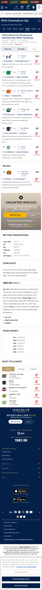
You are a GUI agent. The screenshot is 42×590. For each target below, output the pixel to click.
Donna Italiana (27, 91)
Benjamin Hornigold (17, 387)
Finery (23, 56)
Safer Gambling (24, 547)
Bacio (11, 381)
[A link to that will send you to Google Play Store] (21, 500)
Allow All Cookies (21, 585)
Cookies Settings (21, 572)
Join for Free (15, 215)
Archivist (12, 401)
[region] (21, 573)
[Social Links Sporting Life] (18, 517)
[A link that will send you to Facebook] (16, 512)
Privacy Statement (9, 529)
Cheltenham (6, 452)
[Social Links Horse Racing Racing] (21, 517)
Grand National (7, 459)
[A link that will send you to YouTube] (31, 512)
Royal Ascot (6, 455)
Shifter (23, 72)
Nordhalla (25, 128)
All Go (23, 147)
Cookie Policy (8, 536)
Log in (33, 215)
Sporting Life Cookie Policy (26, 567)
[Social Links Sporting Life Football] (24, 517)
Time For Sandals (16, 374)
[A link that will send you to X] (23, 512)
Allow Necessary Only (21, 579)
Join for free (15, 422)
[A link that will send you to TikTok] (27, 512)
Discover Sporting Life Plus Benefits (19, 220)
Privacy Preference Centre (11, 532)
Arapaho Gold (14, 394)
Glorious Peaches (24, 173)
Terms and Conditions (10, 522)
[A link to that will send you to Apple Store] (21, 492)
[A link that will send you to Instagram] (19, 512)
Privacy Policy (8, 526)
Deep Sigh (25, 109)
